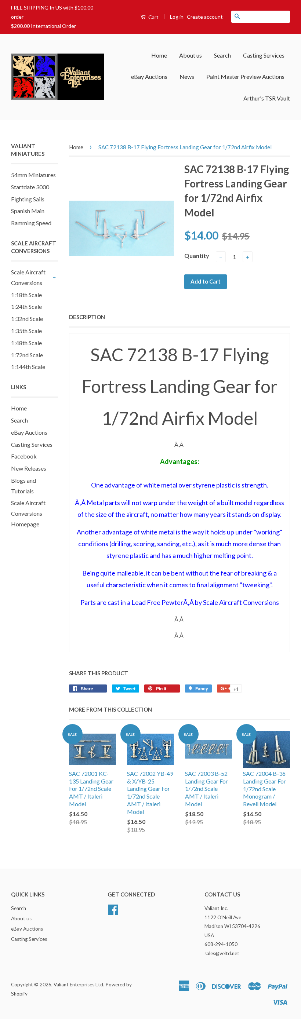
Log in (177, 17)
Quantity (196, 255)
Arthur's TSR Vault (266, 98)
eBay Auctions (149, 76)
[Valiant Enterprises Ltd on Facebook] (113, 909)
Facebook (24, 456)
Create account (205, 17)
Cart (153, 17)
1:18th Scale (26, 294)
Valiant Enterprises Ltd (78, 984)
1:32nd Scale (27, 318)
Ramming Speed (31, 222)
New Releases (28, 468)
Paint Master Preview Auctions (245, 76)
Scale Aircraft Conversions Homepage (28, 513)
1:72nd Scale (27, 354)
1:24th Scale (26, 306)
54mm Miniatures (33, 174)
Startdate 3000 (30, 186)
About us (190, 55)
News (186, 76)
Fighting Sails (27, 199)
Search (222, 55)
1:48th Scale (26, 342)
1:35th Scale (26, 330)
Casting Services (263, 55)
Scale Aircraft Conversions (28, 277)
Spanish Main (27, 210)
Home (159, 55)
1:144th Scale (28, 366)
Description (87, 317)
